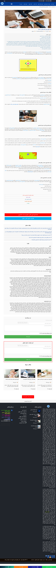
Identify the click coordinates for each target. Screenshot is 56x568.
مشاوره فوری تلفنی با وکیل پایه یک (28, 396)
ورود (4, 1)
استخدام (32, 559)
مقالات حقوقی (30, 4)
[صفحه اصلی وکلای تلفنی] (48, 406)
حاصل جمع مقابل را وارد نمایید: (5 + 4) (46, 333)
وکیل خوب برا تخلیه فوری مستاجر (46, 48)
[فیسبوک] (52, 556)
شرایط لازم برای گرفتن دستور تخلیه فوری (45, 36)
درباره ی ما (20, 4)
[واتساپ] (54, 557)
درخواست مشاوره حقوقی (47, 4)
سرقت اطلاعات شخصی (33, 409)
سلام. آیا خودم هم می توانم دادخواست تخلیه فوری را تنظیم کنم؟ (41, 239)
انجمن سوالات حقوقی (40, 4)
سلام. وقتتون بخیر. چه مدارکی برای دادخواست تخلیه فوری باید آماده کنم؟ (39, 237)
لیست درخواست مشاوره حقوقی (39, 559)
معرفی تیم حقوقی (23, 419)
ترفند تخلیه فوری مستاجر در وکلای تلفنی (45, 47)
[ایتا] (50, 557)
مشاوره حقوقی (25, 4)
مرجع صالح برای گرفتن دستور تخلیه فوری (45, 38)
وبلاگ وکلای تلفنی (23, 413)
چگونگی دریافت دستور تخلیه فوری (46, 37)
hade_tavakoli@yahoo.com (5, 421)
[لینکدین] (46, 556)
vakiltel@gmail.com (7, 420)
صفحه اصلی (52, 4)
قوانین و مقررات (23, 421)
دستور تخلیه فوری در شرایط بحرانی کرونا (45, 40)
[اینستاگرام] (50, 556)
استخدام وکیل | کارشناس (22, 418)
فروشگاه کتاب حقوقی (22, 416)
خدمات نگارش (35, 4)
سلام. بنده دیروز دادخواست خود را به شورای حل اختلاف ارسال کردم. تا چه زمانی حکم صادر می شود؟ (36, 235)
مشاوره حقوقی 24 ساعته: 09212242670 (5, 411)
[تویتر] (54, 556)
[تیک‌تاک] (48, 557)
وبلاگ (46, 559)
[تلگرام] (48, 556)
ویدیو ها (24, 415)
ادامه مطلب (50, 389)
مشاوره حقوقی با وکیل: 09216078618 (6, 413)
